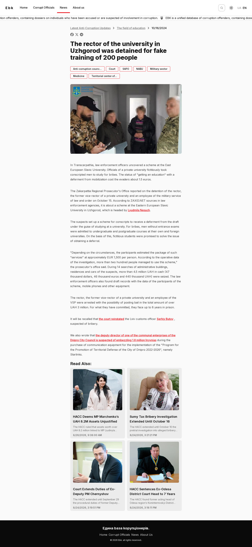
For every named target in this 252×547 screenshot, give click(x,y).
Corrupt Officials (43, 7)
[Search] (221, 7)
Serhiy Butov (165, 319)
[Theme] (231, 7)
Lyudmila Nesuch (139, 210)
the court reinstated (111, 319)
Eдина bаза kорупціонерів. (126, 528)
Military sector (158, 68)
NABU (139, 68)
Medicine (78, 76)
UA (239, 8)
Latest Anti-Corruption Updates (90, 28)
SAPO (126, 68)
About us (78, 7)
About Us (146, 534)
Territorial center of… (104, 76)
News (63, 7)
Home (24, 7)
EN (245, 8)
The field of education (131, 28)
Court (112, 68)
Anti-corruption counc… (87, 68)
